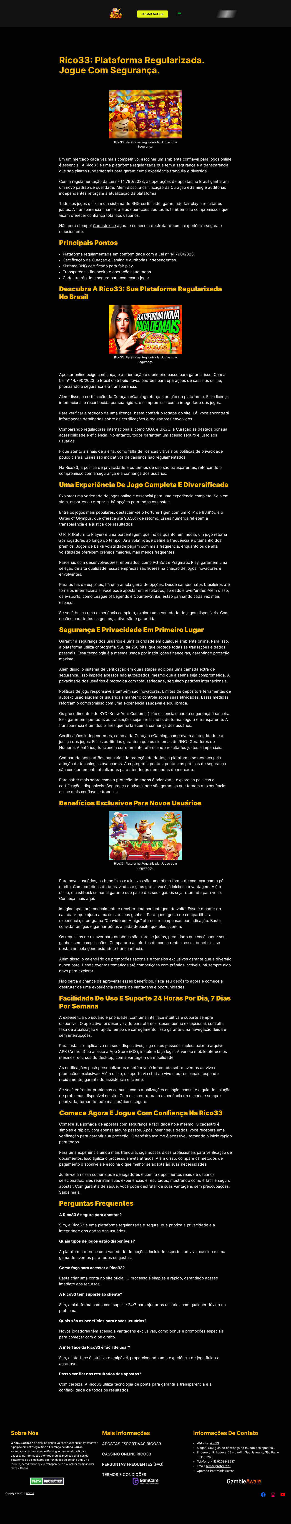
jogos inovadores (202, 568)
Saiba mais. (69, 1192)
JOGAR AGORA (152, 14)
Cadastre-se (104, 225)
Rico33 (92, 165)
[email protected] (218, 1466)
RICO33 (30, 1493)
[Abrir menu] (179, 13)
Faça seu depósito (172, 981)
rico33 (214, 1443)
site (187, 413)
